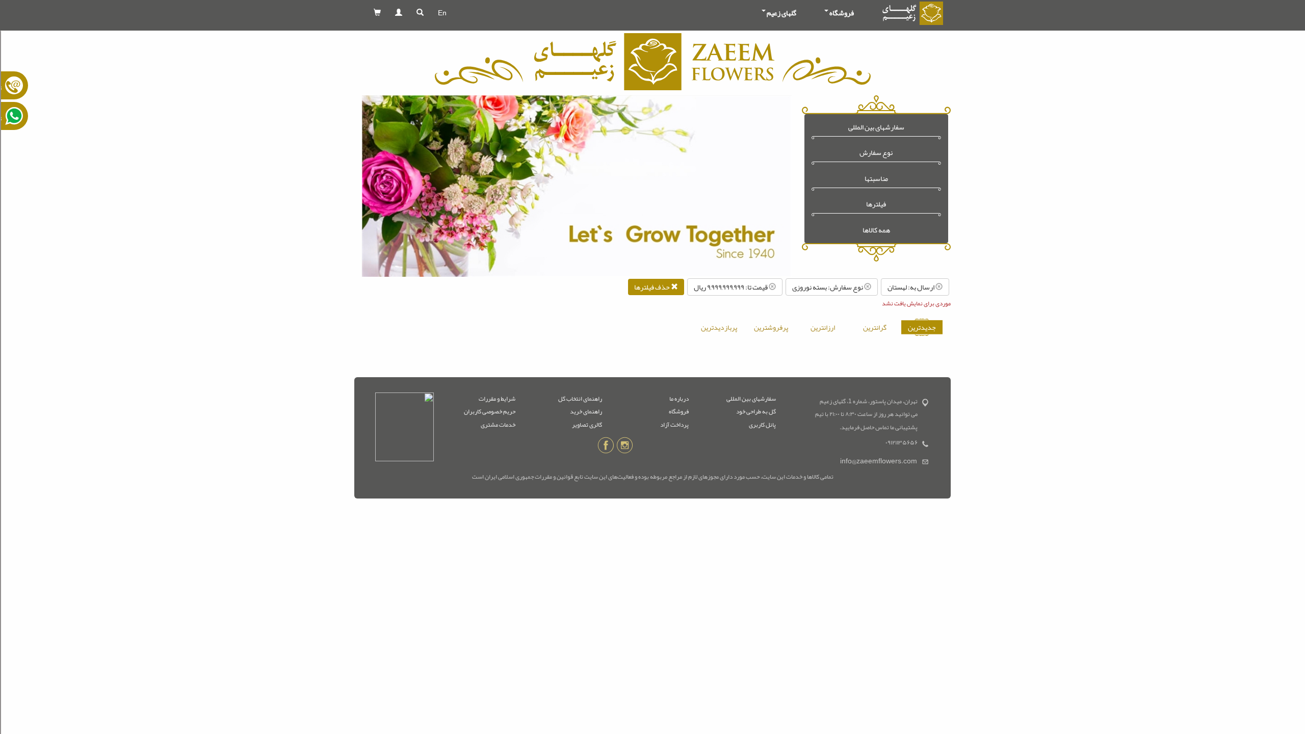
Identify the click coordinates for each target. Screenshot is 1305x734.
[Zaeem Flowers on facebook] (606, 447)
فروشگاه (679, 411)
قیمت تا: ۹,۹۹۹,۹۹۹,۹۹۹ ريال (731, 287)
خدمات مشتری (498, 424)
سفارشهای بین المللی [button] (876, 127)
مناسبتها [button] (876, 178)
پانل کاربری (762, 424)
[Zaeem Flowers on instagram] (625, 447)
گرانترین (874, 327)
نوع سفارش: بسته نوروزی (828, 287)
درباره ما (679, 398)
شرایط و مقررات (497, 398)
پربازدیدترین (719, 327)
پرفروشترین (771, 327)
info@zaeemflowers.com (878, 461)
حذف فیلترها (652, 287)
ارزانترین (823, 327)
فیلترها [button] (876, 204)
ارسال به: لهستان (911, 287)
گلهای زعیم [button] (781, 13)
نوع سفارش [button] (876, 152)
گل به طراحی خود (756, 411)
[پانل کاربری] (398, 12)
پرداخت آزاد (674, 424)
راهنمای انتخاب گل (580, 398)
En (442, 13)
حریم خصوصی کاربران (489, 411)
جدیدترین (922, 327)
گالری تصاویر (587, 424)
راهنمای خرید (586, 411)
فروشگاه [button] (841, 13)
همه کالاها (876, 230)
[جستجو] (420, 12)
